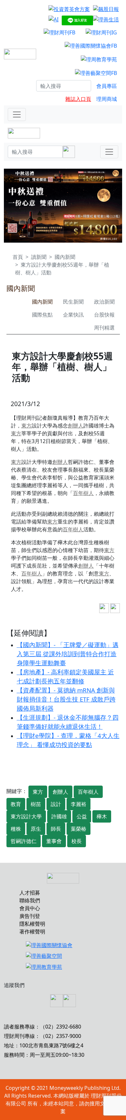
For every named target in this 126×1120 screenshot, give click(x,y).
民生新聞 (73, 301)
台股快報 (104, 314)
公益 (82, 816)
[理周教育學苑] (99, 59)
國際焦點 (42, 314)
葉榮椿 (78, 828)
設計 (56, 804)
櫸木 (102, 816)
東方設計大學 (26, 816)
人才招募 (29, 892)
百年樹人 (83, 493)
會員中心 (29, 908)
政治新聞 (104, 301)
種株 (16, 828)
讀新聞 (39, 256)
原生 (36, 828)
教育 (16, 804)
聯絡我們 (29, 900)
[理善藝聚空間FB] (96, 72)
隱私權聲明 (32, 923)
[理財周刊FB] (59, 32)
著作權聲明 (32, 931)
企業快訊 (73, 314)
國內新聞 (65, 256)
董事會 (54, 841)
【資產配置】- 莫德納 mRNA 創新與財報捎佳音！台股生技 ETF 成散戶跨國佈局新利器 (66, 699)
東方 (26, 425)
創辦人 (75, 425)
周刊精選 (104, 327)
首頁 (18, 256)
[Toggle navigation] (17, 114)
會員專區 (106, 86)
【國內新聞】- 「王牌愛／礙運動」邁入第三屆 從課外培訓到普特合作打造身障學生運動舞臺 (68, 654)
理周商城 (106, 98)
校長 (76, 841)
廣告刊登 (29, 916)
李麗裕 (78, 804)
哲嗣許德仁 (24, 841)
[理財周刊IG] (101, 32)
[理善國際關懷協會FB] (90, 46)
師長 (56, 828)
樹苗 (36, 804)
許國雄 (59, 816)
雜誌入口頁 (78, 98)
